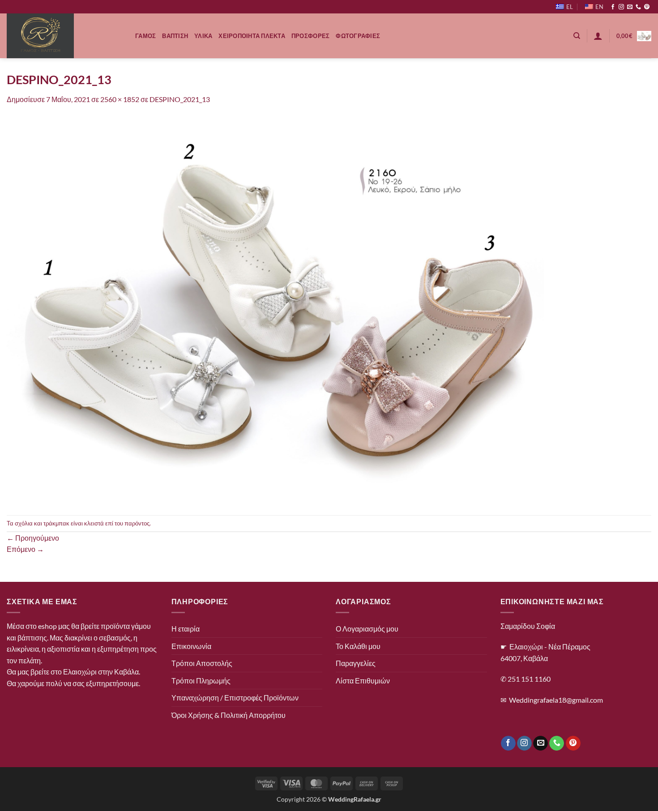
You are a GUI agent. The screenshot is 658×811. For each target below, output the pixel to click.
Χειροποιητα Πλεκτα (251, 35)
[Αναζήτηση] (576, 35)
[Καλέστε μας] (638, 7)
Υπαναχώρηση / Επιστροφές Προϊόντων (235, 697)
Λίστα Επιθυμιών (363, 680)
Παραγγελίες (356, 663)
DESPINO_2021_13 (180, 99)
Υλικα (203, 35)
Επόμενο (25, 549)
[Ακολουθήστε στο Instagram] (621, 7)
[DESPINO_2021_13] (275, 309)
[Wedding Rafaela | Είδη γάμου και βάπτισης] (64, 35)
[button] (598, 36)
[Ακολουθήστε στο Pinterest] (646, 7)
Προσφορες (310, 35)
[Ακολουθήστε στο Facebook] (612, 7)
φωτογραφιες (358, 35)
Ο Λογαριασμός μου (367, 628)
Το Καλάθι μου (358, 646)
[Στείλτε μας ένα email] (629, 7)
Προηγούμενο (33, 538)
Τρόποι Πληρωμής (201, 680)
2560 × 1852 (119, 99)
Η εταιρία (185, 628)
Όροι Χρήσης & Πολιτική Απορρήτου (228, 715)
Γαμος (145, 35)
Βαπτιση (175, 35)
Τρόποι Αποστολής (201, 663)
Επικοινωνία (191, 646)
